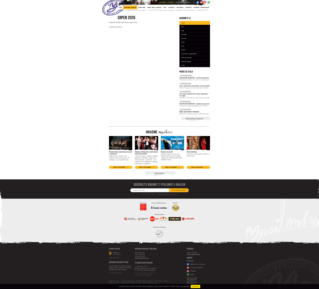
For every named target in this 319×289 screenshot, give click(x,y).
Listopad (183, 34)
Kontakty (189, 7)
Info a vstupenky (119, 167)
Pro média (180, 7)
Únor (182, 46)
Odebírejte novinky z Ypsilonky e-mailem (159, 185)
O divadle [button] (171, 7)
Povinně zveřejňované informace (144, 281)
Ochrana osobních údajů (127, 281)
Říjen (182, 30)
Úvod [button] (120, 7)
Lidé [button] (164, 7)
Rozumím (195, 286)
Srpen (183, 23)
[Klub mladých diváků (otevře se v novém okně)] (163, 219)
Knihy (183, 65)
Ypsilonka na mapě (114, 257)
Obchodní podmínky (114, 281)
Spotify (192, 274)
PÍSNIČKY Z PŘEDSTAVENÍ (201, 7)
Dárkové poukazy (186, 57)
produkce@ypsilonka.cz (193, 254)
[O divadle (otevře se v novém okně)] (188, 219)
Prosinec (184, 38)
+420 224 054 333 (140, 254)
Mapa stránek (158, 281)
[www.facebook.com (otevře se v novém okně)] (197, 2)
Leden (183, 42)
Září (182, 27)
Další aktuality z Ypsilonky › (195, 118)
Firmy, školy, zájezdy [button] (154, 7)
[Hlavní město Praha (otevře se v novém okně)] (143, 207)
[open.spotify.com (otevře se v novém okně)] (208, 2)
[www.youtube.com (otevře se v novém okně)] (201, 2)
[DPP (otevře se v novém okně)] (130, 219)
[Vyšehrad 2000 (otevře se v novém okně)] (175, 219)
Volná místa (190, 261)
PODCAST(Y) (137, 2)
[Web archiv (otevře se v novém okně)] (159, 234)
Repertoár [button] (141, 7)
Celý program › (159, 173)
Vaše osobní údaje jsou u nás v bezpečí (167, 194)
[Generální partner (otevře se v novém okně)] (159, 208)
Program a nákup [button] (130, 7)
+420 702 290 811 (140, 252)
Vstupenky (162, 2)
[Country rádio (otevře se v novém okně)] (175, 208)
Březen (183, 50)
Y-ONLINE (154, 2)
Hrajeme (151, 132)
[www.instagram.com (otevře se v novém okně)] (205, 2)
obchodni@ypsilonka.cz (142, 258)
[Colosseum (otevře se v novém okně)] (143, 219)
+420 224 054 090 (140, 256)
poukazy (171, 2)
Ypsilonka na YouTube (196, 267)
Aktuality (149, 275)
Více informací (185, 286)
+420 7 (189, 252)
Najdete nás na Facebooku (197, 264)
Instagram (193, 271)
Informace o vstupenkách (189, 53)
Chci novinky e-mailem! (179, 190)
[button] (194, 2)
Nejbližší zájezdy (186, 61)
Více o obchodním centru (115, 272)
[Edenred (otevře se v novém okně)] (154, 219)
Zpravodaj (146, 2)
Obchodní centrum (115, 262)
